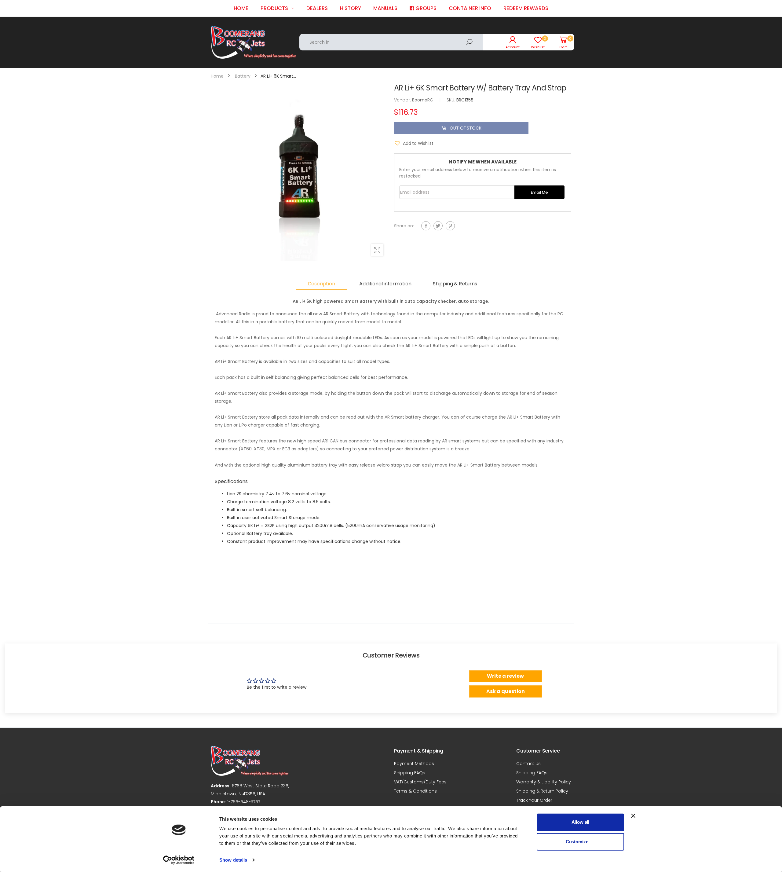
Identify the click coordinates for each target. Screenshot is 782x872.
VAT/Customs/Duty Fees (420, 782)
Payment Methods (414, 763)
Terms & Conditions (415, 791)
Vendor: (403, 100)
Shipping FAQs (409, 773)
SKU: (451, 100)
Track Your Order (534, 800)
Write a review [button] (505, 676)
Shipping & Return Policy (542, 791)
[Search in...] (469, 42)
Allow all (581, 822)
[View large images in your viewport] (377, 250)
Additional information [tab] (385, 283)
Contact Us (528, 763)
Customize (577, 841)
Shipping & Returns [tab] (455, 283)
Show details (233, 860)
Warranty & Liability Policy (543, 782)
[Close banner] (633, 816)
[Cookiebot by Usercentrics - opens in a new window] (179, 860)
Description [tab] (321, 283)
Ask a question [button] (505, 691)
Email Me (539, 192)
